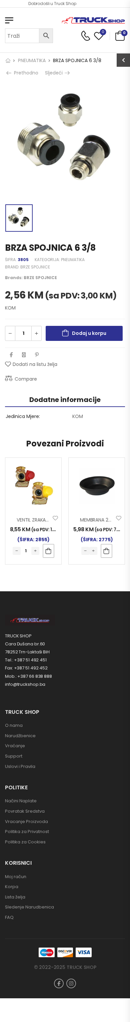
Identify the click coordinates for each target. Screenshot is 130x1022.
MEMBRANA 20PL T (100, 520)
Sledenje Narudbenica (29, 907)
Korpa (11, 886)
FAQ (9, 917)
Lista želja (15, 897)
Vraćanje (15, 746)
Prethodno (24, 72)
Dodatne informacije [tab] (65, 399)
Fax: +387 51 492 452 (26, 668)
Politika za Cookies (25, 842)
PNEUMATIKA (32, 60)
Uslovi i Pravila (20, 766)
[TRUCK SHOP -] (93, 20)
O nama (14, 725)
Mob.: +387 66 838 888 (28, 676)
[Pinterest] (37, 354)
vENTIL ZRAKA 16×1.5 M (40, 520)
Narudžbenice (20, 736)
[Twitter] (24, 354)
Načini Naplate (21, 801)
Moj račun (15, 876)
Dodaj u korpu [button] (48, 551)
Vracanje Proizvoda (26, 821)
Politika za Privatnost (27, 831)
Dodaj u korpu (89, 333)
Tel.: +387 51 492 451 (26, 660)
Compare (26, 379)
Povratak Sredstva (25, 811)
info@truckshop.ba (25, 684)
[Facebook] (11, 354)
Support (13, 756)
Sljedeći (54, 72)
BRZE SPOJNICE (35, 267)
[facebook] (59, 983)
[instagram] (71, 983)
